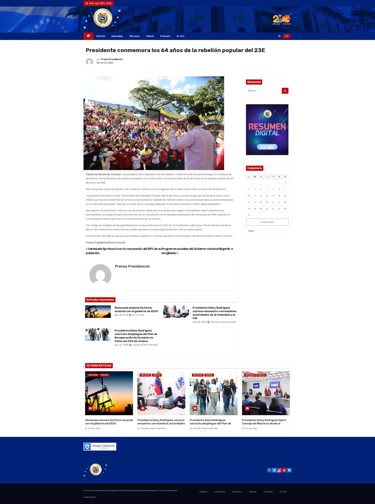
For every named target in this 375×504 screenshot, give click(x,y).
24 (249, 209)
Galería (150, 36)
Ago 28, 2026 (121, 314)
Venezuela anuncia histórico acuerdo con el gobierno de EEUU (136, 309)
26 (261, 209)
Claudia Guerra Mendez (223, 321)
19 (261, 202)
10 (249, 195)
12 (261, 195)
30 (285, 209)
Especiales (117, 36)
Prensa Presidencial (111, 59)
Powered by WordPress (94, 490)
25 (255, 209)
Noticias (101, 36)
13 (267, 195)
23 (285, 202)
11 (254, 195)
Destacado (93, 375)
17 (249, 202)
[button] (279, 36)
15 (279, 195)
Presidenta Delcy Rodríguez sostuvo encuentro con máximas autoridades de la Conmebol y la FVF (215, 313)
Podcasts (165, 36)
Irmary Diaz (138, 314)
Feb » (251, 231)
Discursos (134, 36)
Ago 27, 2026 (121, 344)
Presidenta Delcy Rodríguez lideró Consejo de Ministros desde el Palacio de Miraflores (264, 424)
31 (249, 215)
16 (285, 195)
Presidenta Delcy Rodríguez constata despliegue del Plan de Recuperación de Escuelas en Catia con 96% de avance (136, 336)
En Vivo (181, 36)
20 (267, 202)
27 (267, 209)
